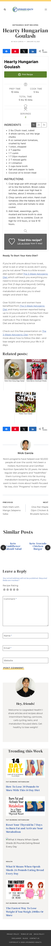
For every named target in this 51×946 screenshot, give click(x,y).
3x (44, 124)
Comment (10, 599)
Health (9, 861)
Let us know (23, 243)
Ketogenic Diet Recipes (25, 25)
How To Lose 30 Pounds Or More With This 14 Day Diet (23, 788)
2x (39, 124)
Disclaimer (16, 938)
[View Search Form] (5, 9)
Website (8, 660)
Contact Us (34, 938)
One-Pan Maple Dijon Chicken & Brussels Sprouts (39, 508)
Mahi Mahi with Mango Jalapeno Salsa (12, 508)
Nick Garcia (19, 41)
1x (34, 124)
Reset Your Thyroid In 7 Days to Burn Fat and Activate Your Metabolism (24, 828)
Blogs (25, 938)
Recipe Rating (10, 585)
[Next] (47, 547)
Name (8, 635)
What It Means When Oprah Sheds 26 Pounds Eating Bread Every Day (25, 870)
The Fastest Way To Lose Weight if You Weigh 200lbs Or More (25, 911)
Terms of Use (26, 934)
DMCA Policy (39, 934)
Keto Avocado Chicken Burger (38, 546)
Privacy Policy (13, 934)
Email (7, 648)
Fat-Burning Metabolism (17, 782)
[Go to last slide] (3, 547)
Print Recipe (27, 74)
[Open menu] (45, 9)
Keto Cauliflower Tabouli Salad (13, 546)
